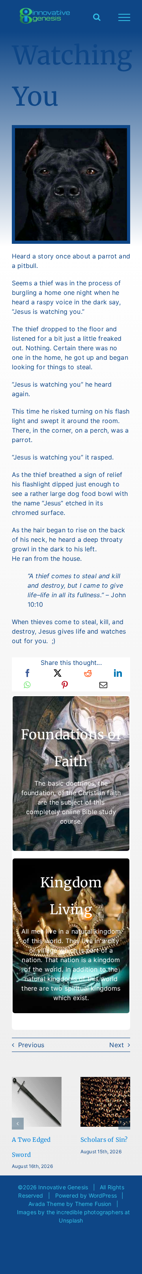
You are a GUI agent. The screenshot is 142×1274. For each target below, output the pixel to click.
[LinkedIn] (118, 673)
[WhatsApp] (27, 685)
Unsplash (71, 1220)
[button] (18, 1124)
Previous (31, 1045)
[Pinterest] (65, 685)
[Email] (103, 685)
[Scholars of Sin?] (105, 1081)
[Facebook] (28, 673)
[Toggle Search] (97, 17)
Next (116, 1045)
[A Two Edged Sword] (37, 1081)
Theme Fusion (93, 1203)
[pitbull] (71, 131)
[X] (57, 673)
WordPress (103, 1195)
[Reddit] (88, 673)
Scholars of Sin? (104, 1139)
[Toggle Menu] (124, 17)
